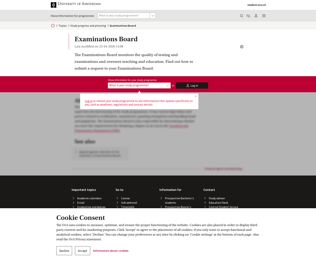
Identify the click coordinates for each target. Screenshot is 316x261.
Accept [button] (82, 251)
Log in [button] (89, 101)
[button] (78, 5)
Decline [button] (64, 251)
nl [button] (249, 15)
